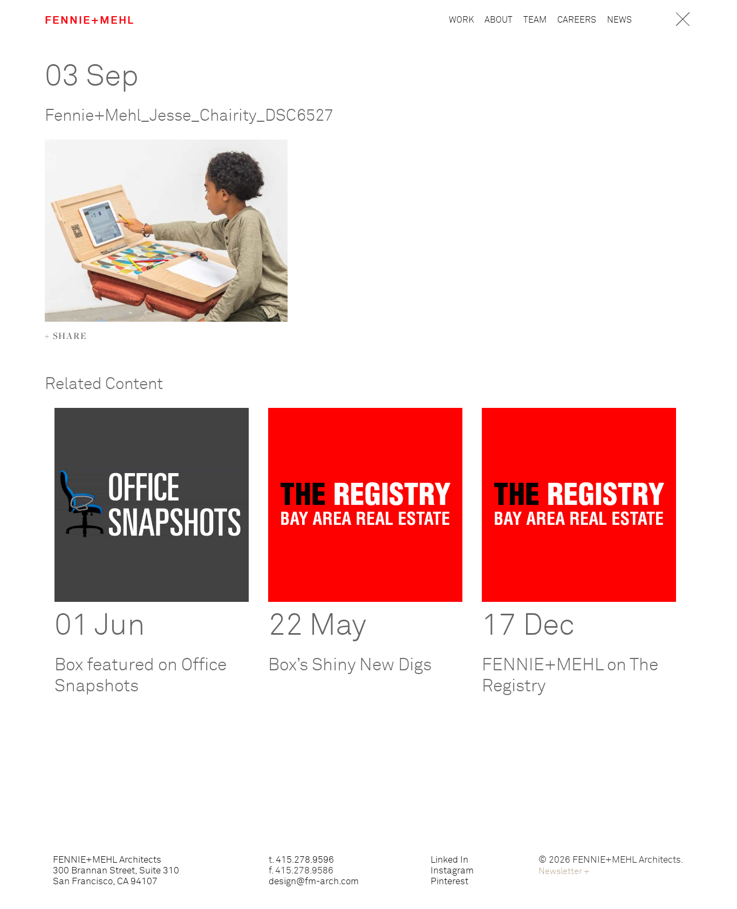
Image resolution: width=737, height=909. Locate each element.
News (619, 20)
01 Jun (99, 626)
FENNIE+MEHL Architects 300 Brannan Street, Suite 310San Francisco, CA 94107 (116, 871)
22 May (317, 626)
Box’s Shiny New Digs (350, 665)
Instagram (452, 871)
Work (461, 20)
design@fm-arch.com (314, 881)
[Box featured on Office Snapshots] (151, 505)
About (498, 20)
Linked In (449, 860)
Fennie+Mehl (89, 20)
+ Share (66, 335)
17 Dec (528, 626)
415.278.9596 (305, 860)
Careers (576, 20)
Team (535, 20)
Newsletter (564, 871)
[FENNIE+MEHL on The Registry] (579, 505)
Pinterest (449, 881)
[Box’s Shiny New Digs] (365, 505)
